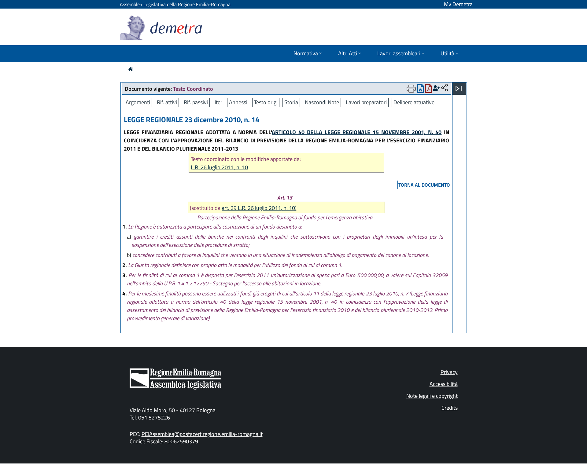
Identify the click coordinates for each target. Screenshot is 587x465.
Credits (449, 408)
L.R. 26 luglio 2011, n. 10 (219, 167)
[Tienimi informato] (436, 88)
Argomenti (138, 102)
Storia (291, 102)
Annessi (238, 102)
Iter (218, 102)
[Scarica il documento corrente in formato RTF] (420, 90)
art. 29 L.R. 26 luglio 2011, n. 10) (259, 208)
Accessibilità (444, 384)
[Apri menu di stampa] (411, 88)
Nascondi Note (322, 102)
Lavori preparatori (366, 102)
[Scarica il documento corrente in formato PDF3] (428, 90)
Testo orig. (266, 102)
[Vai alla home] (130, 69)
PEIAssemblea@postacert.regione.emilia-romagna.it (202, 434)
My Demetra (458, 4)
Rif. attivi (167, 102)
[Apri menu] (458, 88)
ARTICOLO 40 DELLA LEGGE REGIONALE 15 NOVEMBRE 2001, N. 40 (356, 132)
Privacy (449, 372)
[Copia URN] (444, 88)
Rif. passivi (196, 102)
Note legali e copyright (432, 396)
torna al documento (424, 185)
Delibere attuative (413, 102)
